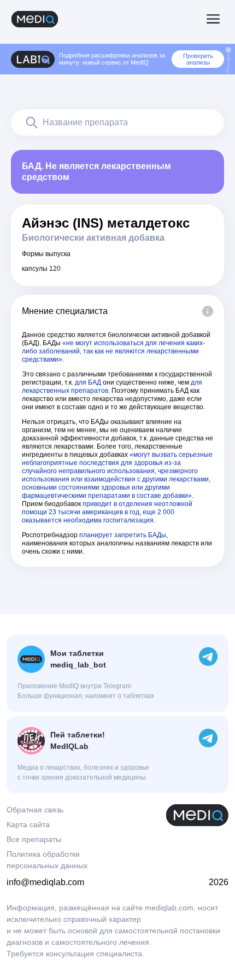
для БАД (88, 382)
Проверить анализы (198, 59)
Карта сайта (28, 824)
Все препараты (34, 839)
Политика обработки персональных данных (47, 860)
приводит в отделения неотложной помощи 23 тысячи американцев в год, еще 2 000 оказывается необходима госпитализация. (107, 512)
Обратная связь (35, 809)
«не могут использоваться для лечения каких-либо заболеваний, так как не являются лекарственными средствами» (113, 351)
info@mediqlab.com (45, 882)
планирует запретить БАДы (122, 535)
